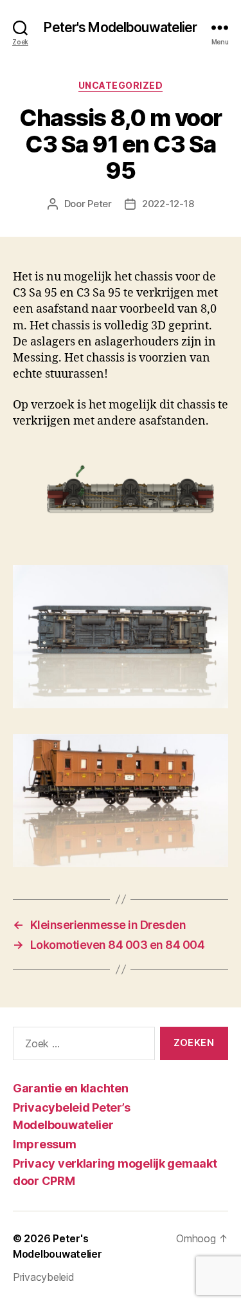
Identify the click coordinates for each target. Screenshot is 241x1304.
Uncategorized (120, 85)
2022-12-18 (167, 203)
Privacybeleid (44, 1277)
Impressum (44, 1144)
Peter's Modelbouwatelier (120, 27)
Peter (99, 203)
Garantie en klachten (71, 1088)
